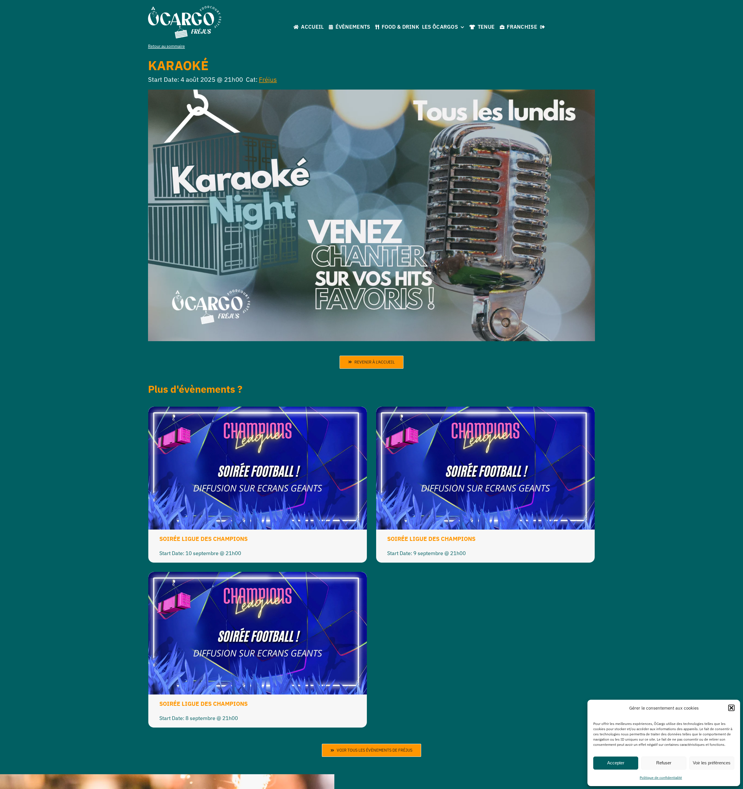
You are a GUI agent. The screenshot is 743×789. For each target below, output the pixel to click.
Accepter (615, 762)
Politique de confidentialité (661, 777)
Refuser (663, 762)
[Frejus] (184, 8)
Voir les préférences (712, 762)
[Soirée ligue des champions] (257, 411)
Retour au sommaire (166, 46)
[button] (731, 708)
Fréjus (268, 79)
